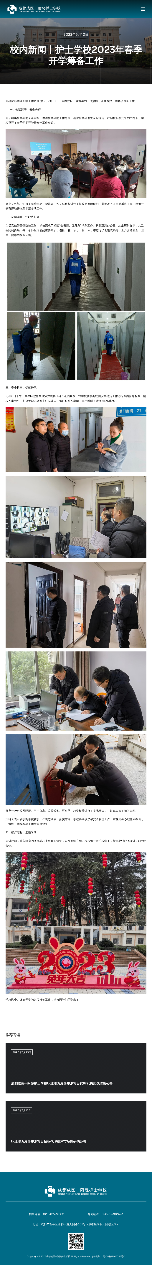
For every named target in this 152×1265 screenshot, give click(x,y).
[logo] (34, 5)
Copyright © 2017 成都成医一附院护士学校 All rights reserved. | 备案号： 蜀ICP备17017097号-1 (76, 1256)
